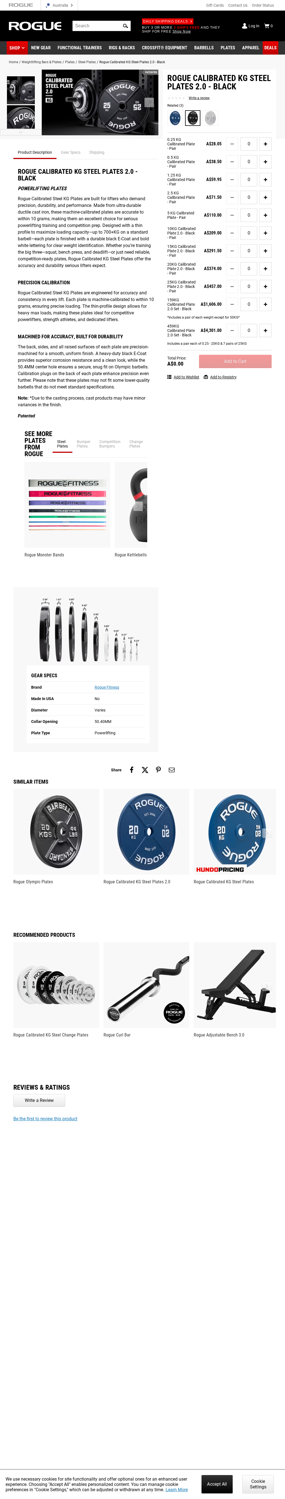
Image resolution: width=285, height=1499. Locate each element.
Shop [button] (14, 48)
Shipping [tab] (96, 152)
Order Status (263, 5)
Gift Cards (215, 5)
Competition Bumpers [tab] (110, 443)
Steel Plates (87, 62)
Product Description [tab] (35, 152)
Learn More (177, 1489)
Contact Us (237, 5)
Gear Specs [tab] (70, 152)
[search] (101, 26)
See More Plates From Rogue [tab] (38, 444)
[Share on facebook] (131, 770)
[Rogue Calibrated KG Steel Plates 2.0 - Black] (193, 118)
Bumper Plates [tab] (83, 443)
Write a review (199, 98)
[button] (125, 26)
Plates (70, 62)
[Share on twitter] (145, 770)
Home (13, 62)
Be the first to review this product (45, 1118)
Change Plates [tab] (136, 443)
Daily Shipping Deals (165, 21)
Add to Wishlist (186, 377)
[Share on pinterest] (158, 770)
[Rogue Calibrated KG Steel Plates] (175, 118)
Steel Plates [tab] (62, 443)
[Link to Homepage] (35, 26)
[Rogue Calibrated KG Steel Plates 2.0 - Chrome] (210, 118)
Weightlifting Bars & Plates (42, 62)
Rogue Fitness (107, 687)
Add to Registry (223, 377)
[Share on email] (171, 770)
